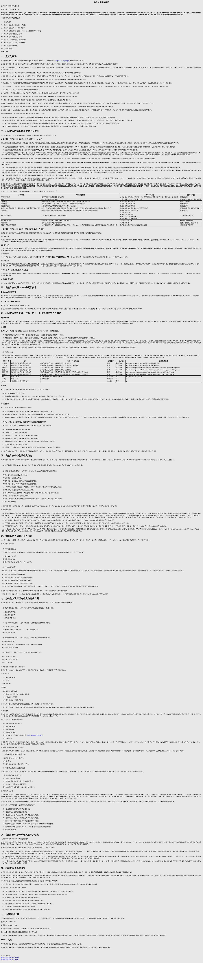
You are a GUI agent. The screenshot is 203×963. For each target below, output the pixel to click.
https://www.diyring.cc (62, 61)
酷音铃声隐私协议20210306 (10, 959)
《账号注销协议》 (35, 735)
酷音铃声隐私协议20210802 (10, 957)
